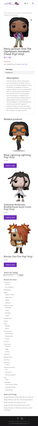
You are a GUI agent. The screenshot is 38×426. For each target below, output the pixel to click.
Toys (5, 377)
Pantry (7, 328)
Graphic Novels (9, 294)
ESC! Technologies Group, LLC (20, 423)
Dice (6, 369)
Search (21, 275)
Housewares (7, 344)
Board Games (9, 333)
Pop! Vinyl (10, 13)
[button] (31, 20)
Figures (6, 321)
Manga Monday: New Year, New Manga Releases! (18, 400)
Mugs (6, 349)
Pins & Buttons (9, 287)
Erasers (7, 364)
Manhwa (7, 303)
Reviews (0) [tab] (9, 72)
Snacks (7, 316)
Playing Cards (9, 336)
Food (5, 324)
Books (5, 292)
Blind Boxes (7, 290)
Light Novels (8, 297)
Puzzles (7, 339)
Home (5, 13)
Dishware (8, 346)
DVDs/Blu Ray (8, 318)
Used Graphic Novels (11, 384)
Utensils (7, 352)
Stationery (7, 362)
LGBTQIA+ (7, 354)
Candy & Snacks (8, 305)
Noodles (7, 326)
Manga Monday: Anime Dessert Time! (15, 402)
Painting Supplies (10, 375)
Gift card (6, 341)
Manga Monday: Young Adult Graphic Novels (17, 405)
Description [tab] (9, 69)
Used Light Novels (10, 387)
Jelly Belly (8, 313)
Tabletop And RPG (9, 367)
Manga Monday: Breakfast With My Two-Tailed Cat (19, 397)
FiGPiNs (7, 284)
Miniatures (8, 372)
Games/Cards (8, 331)
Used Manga (9, 390)
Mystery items (8, 357)
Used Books (7, 382)
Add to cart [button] (10, 165)
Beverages (8, 307)
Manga (7, 300)
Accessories (7, 282)
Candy (7, 310)
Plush (6, 379)
